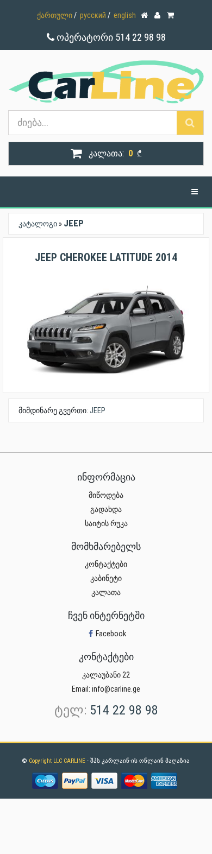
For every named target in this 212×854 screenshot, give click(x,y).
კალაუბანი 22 (106, 674)
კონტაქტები (106, 564)
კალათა (106, 592)
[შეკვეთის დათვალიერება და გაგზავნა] (171, 12)
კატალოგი (37, 223)
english (125, 15)
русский (93, 15)
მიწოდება (106, 495)
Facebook (111, 633)
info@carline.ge (116, 689)
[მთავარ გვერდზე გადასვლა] (145, 12)
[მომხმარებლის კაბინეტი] (158, 12)
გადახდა (106, 509)
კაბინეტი (106, 578)
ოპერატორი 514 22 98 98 (110, 37)
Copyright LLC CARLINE (58, 760)
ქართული (54, 15)
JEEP (97, 410)
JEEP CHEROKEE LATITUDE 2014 (106, 257)
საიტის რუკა (106, 523)
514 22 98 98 (124, 710)
